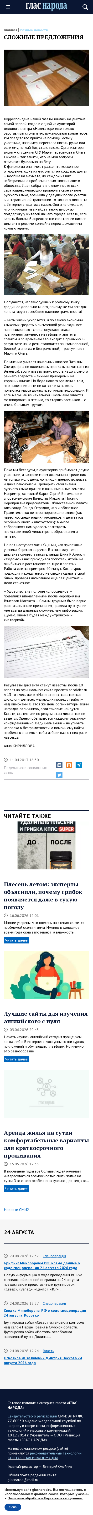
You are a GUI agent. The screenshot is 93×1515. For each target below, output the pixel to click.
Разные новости (34, 30)
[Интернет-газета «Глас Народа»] (46, 7)
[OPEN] (10, 7)
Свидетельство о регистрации (32, 1416)
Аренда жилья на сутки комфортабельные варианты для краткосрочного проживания (46, 1144)
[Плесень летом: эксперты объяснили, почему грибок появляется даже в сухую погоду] (46, 847)
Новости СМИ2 (16, 1209)
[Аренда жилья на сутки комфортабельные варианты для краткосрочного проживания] (46, 1095)
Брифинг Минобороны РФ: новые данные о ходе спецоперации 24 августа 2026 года (42, 1265)
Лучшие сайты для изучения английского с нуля (46, 1017)
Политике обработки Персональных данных (45, 1498)
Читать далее (16, 940)
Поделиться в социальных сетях (25, 770)
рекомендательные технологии (56, 1453)
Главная (10, 30)
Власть (48, 1350)
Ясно (12, 1507)
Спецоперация (54, 1255)
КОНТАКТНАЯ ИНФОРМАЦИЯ (33, 1457)
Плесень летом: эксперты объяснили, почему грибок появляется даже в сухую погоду (43, 895)
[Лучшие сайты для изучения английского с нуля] (46, 976)
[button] (59, 765)
